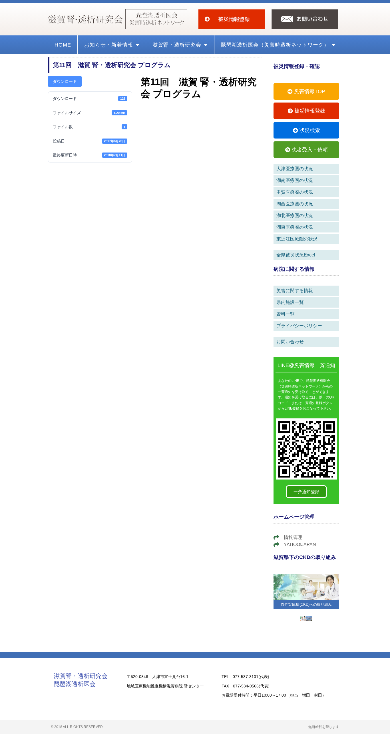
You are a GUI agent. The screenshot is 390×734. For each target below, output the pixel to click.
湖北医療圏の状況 (294, 215)
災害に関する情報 (294, 290)
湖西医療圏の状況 (294, 203)
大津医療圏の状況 (294, 168)
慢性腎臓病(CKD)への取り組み (306, 604)
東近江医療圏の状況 (296, 238)
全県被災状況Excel (295, 254)
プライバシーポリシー (299, 325)
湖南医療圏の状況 (294, 180)
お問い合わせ (290, 341)
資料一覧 (285, 314)
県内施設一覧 (290, 302)
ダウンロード (65, 81)
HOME (63, 45)
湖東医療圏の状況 (294, 227)
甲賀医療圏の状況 (294, 192)
